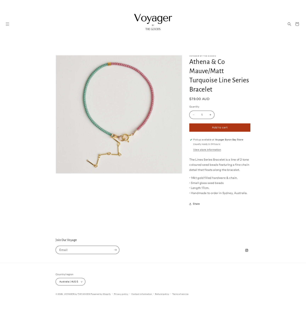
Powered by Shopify (101, 294)
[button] (7, 24)
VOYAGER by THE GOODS (77, 294)
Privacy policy (121, 294)
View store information (207, 149)
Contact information (141, 294)
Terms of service (180, 294)
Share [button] (196, 203)
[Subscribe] (115, 250)
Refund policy (162, 294)
